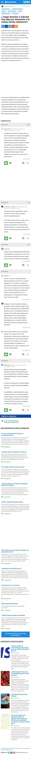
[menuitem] (6, 26)
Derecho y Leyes (12, 11)
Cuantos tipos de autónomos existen (13, 452)
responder (14, 420)
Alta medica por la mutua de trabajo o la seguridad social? (15, 551)
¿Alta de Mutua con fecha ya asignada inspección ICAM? (14, 484)
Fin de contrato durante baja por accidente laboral (12, 434)
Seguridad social (6, 13)
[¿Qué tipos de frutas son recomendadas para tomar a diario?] (15, 681)
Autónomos (15, 13)
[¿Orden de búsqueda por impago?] (15, 703)
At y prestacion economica (10, 585)
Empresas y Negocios (17, 9)
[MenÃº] (2, 2)
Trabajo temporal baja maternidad (13, 615)
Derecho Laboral (5, 9)
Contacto (20, 748)
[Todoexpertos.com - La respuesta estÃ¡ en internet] (10, 2)
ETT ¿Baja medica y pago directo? (13, 467)
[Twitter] (9, 752)
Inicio (2, 748)
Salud (20, 11)
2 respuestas (7, 580)
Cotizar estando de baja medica (12, 502)
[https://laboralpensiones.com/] (10, 275)
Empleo (3, 11)
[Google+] (14, 752)
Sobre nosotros (7, 748)
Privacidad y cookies (8, 749)
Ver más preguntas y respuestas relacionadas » (15, 634)
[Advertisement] (15, 79)
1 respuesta (6, 447)
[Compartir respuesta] (28, 163)
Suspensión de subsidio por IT (11, 568)
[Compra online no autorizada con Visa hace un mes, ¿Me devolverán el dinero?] (15, 657)
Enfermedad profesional (9, 603)
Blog (16, 748)
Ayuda (13, 748)
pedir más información (11, 422)
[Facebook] (11, 752)
